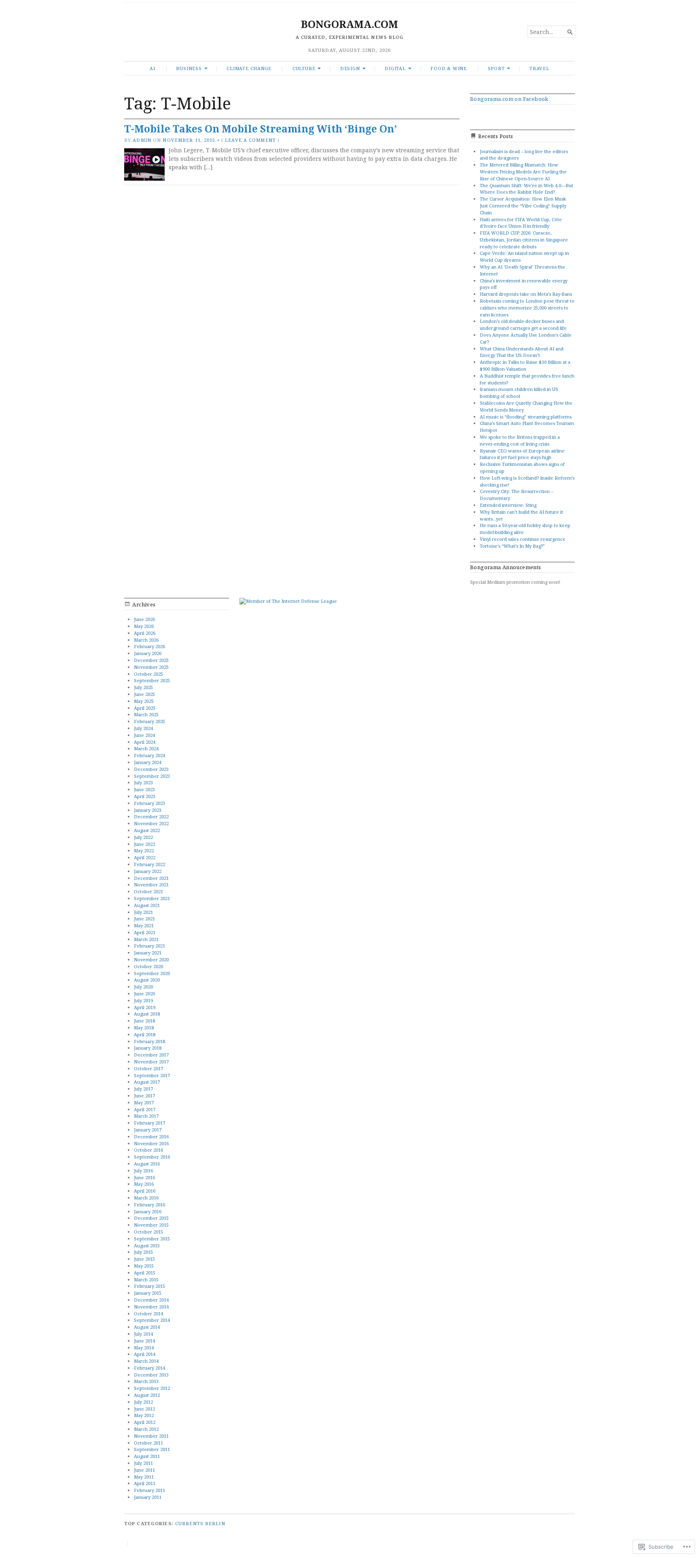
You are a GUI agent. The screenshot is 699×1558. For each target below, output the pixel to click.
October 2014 (148, 1313)
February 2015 (149, 1286)
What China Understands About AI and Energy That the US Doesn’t (521, 352)
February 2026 (149, 646)
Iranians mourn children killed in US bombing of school (519, 392)
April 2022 (144, 857)
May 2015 (144, 1266)
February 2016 (149, 1205)
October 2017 (148, 1068)
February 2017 (149, 1123)
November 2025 (151, 667)
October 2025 (148, 674)
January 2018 (147, 1048)
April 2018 (144, 1034)
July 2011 (143, 1463)
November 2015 (151, 1225)
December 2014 (151, 1300)
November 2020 (151, 959)
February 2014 (149, 1368)
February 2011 (149, 1490)
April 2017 (144, 1109)
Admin (142, 140)
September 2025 (152, 680)
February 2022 (149, 864)
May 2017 (144, 1102)
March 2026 (146, 640)
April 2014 (144, 1354)
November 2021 (151, 884)
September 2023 (152, 776)
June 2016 (144, 1177)
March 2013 (146, 1381)
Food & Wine (448, 68)
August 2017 (147, 1082)
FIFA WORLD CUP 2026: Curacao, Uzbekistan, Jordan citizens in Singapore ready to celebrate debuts (524, 240)
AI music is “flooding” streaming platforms (526, 417)
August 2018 (147, 1014)
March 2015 (146, 1279)
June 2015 (144, 1259)
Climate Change (249, 68)
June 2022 (144, 844)
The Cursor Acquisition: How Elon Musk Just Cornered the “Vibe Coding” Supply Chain (523, 206)
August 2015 (147, 1245)
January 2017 (147, 1130)
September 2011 (152, 1449)
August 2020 (147, 980)
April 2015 (144, 1273)
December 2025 (151, 660)
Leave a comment (250, 140)
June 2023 (144, 789)
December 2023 (151, 769)
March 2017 (146, 1116)
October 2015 (148, 1232)
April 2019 (144, 1007)
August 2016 (147, 1164)
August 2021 (147, 905)
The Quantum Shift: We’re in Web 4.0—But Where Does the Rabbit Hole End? (526, 188)
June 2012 (144, 1409)
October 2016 (148, 1150)
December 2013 (151, 1375)
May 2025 (144, 701)
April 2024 (144, 742)
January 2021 (147, 953)
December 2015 (151, 1218)
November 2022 (151, 823)
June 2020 (144, 993)
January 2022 (147, 871)
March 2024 (146, 748)
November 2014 (151, 1307)
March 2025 (146, 714)
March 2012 (146, 1429)
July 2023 (143, 782)
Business (188, 68)
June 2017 (144, 1096)
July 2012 (143, 1402)
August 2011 (147, 1456)
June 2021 (144, 919)
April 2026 (144, 633)
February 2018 (149, 1041)
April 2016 (144, 1191)
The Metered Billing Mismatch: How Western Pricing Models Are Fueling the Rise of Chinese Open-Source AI (523, 171)
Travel (539, 68)
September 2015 (152, 1239)
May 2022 (144, 850)
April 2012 (144, 1422)
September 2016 (152, 1157)
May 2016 (144, 1184)
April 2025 (144, 708)
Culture (304, 68)
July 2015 (143, 1252)
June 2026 (144, 619)
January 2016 (147, 1211)
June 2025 (144, 694)
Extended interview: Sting (508, 505)
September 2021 (152, 898)
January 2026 (147, 653)
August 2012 (147, 1395)
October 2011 (148, 1443)
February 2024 (149, 755)
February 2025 (149, 721)
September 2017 (152, 1075)
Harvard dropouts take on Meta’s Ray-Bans (526, 294)
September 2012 (152, 1388)
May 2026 (144, 626)
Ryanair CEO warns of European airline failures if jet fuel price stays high (522, 454)
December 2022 (151, 816)
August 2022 (147, 830)
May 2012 (144, 1415)
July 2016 (143, 1170)
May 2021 (144, 925)
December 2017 (151, 1055)
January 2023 (147, 810)
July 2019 (143, 1000)
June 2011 (144, 1470)
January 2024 (147, 762)
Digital (395, 68)
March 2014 (146, 1361)
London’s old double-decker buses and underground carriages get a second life (524, 324)
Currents (189, 1523)
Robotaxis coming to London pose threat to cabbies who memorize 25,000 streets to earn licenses (527, 308)
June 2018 (144, 1021)
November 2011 (151, 1436)
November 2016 (151, 1143)
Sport (496, 68)
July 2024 (143, 728)
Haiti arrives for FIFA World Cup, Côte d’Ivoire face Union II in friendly (521, 222)
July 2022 (143, 837)
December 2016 (151, 1136)
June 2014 (144, 1341)
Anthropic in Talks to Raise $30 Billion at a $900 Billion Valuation (525, 365)
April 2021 (144, 932)
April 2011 (144, 1483)
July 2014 (143, 1334)
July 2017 (143, 1089)
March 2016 (146, 1198)
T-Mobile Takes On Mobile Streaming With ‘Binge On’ (260, 128)
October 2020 (148, 966)
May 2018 (144, 1027)
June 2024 (144, 735)
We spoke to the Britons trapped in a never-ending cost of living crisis (520, 440)
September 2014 (152, 1320)
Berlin (215, 1523)
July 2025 (143, 687)
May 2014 (144, 1348)
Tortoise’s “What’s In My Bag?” (513, 546)
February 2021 (149, 946)
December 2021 (151, 878)
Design (350, 68)
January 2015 (147, 1293)
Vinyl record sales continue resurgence (523, 539)
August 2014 (147, 1327)
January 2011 (147, 1497)
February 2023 (149, 803)
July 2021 (143, 912)
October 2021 (148, 891)
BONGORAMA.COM (349, 24)
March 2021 (146, 939)
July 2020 (143, 987)
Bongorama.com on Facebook (509, 98)
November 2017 (151, 1062)
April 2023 (144, 796)
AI (152, 68)
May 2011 (144, 1477)
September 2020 (152, 973)
